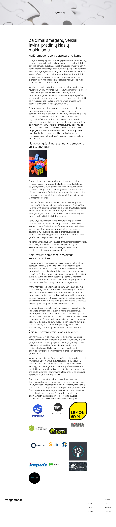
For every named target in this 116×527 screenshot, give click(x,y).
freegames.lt (13, 500)
